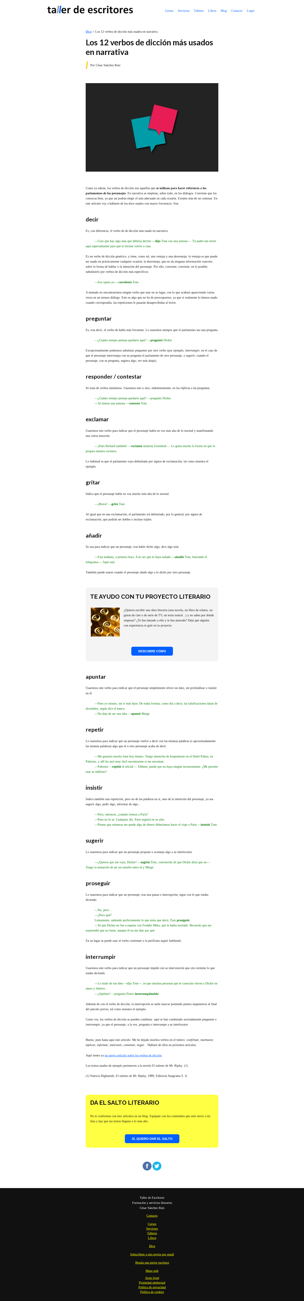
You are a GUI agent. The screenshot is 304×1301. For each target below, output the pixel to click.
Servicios (183, 10)
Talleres (199, 10)
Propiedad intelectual (152, 1282)
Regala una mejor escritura (152, 1262)
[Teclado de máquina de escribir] (105, 635)
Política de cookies (152, 1292)
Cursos (169, 10)
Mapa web (152, 1271)
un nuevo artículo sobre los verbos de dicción (133, 1055)
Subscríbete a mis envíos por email (152, 1254)
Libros (212, 10)
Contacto (236, 10)
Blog (224, 10)
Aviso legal (152, 1278)
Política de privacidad (152, 1287)
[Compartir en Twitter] (156, 1169)
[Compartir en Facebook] (147, 1169)
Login (250, 10)
